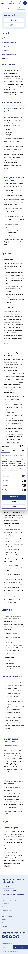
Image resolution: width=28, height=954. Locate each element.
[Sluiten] (26, 947)
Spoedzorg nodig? (7, 910)
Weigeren (14, 506)
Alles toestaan (14, 496)
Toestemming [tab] (5, 450)
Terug (7, 8)
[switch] (24, 481)
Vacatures (4, 926)
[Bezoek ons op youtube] (14, 936)
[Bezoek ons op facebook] (10, 936)
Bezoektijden (5, 903)
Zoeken (20, 3)
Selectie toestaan (14, 501)
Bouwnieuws (5, 923)
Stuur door (15, 25)
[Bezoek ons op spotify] (17, 936)
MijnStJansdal (11, 3)
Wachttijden (5, 907)
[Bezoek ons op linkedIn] (6, 936)
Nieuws (4, 920)
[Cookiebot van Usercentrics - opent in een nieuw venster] (20, 446)
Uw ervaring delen (7, 916)
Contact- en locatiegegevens (10, 900)
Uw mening (20, 947)
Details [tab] (14, 450)
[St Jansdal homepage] (2, 3)
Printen (15, 20)
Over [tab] (23, 450)
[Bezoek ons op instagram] (3, 936)
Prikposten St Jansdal (9, 891)
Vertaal (16, 3)
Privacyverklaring (7, 943)
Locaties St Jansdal (8, 887)
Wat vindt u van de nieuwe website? (13, 895)
